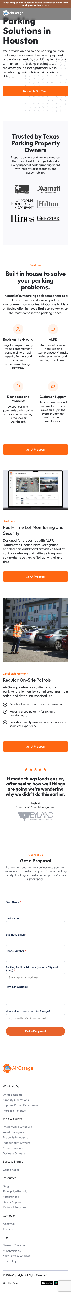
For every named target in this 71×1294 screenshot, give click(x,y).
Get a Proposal (35, 1031)
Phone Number (16, 950)
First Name (13, 902)
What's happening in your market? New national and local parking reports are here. (35, 4)
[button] (64, 13)
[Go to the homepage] (18, 1068)
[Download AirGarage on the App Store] (47, 1283)
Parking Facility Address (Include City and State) (32, 969)
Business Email (16, 934)
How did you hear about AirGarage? (28, 1011)
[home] (13, 13)
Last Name (13, 918)
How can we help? (17, 986)
